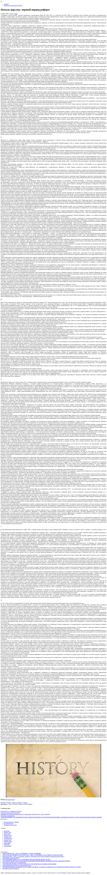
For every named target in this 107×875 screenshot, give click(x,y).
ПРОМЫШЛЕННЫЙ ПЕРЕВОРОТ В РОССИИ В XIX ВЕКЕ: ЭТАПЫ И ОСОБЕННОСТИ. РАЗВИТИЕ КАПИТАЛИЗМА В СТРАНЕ (42, 867)
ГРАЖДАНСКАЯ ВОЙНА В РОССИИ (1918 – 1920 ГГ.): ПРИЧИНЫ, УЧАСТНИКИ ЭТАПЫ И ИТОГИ (33, 855)
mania (15, 13)
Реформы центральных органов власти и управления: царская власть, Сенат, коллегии (25, 814)
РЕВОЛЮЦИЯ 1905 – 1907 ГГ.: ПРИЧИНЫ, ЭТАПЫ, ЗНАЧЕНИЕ (22, 853)
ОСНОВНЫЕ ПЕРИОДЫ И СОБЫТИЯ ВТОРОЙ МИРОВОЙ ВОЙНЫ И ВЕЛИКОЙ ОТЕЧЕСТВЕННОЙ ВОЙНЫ (36, 861)
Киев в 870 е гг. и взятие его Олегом (11, 811)
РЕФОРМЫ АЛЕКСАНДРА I (11, 858)
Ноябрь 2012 (7, 832)
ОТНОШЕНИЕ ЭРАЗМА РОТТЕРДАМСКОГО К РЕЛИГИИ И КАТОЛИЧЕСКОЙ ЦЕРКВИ (29, 864)
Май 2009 (7, 844)
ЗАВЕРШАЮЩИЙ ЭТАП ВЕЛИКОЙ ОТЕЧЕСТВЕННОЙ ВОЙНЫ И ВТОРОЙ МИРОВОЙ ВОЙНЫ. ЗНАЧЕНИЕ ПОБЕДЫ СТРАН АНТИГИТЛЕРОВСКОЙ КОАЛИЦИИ (51, 817)
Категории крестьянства (8, 816)
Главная (6, 4)
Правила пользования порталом (13, 5)
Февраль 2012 (8, 835)
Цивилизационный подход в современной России (17, 865)
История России (10, 799)
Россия (9, 802)
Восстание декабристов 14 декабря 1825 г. (14, 862)
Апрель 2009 (7, 846)
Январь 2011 (7, 840)
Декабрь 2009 (8, 841)
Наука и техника (17, 802)
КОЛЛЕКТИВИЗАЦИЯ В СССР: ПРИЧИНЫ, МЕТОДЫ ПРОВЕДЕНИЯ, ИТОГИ (26, 859)
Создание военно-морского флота (10, 813)
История (3, 802)
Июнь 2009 (7, 843)
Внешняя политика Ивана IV (11, 868)
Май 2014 (7, 831)
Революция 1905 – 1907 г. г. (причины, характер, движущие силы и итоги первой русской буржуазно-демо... (33, 856)
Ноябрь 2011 (7, 837)
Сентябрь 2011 (8, 838)
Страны (25, 802)
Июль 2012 (7, 834)
